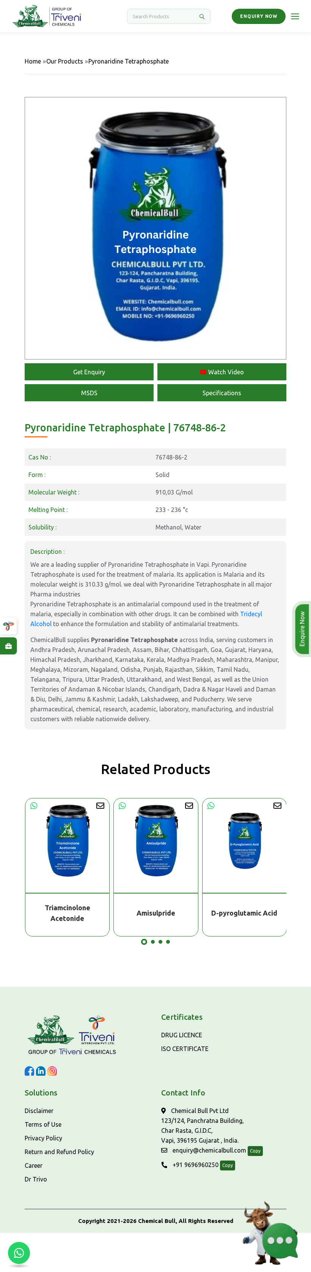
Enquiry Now (258, 16)
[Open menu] (295, 16)
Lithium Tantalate (244, 913)
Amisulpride (67, 913)
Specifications (222, 393)
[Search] (202, 16)
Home (33, 61)
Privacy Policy (43, 1138)
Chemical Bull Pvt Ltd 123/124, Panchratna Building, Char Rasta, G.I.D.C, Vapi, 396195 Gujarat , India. (202, 1125)
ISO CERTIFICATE (185, 1048)
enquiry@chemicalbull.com (208, 1150)
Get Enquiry (89, 372)
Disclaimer (39, 1110)
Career (33, 1165)
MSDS (89, 393)
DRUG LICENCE (181, 1035)
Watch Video (225, 372)
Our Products (64, 61)
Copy (255, 1150)
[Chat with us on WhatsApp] (19, 1253)
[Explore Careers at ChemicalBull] (8, 646)
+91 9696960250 (194, 1164)
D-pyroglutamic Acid (155, 913)
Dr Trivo (36, 1179)
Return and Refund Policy (59, 1151)
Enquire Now (304, 629)
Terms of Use (43, 1124)
